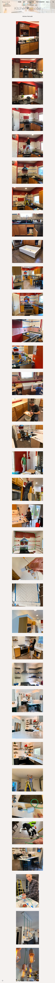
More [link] (47, 2)
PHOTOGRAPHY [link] (40, 2)
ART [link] (24, 2)
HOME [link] (19, 2)
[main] (27, 8)
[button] (53, 2)
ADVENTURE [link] (30, 2)
